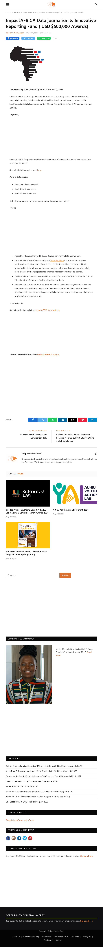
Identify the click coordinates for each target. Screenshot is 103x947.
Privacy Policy (87, 937)
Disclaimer (48, 940)
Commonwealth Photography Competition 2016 (33, 436)
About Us (16, 937)
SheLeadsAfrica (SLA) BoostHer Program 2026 (27, 802)
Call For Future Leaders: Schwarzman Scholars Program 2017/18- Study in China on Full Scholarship (75, 438)
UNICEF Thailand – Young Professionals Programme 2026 (32, 781)
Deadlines (46, 937)
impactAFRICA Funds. (48, 354)
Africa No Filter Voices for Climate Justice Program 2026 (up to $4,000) (26, 553)
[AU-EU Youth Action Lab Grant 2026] (75, 493)
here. (39, 170)
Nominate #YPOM (61, 937)
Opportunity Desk (15, 33)
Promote (75, 937)
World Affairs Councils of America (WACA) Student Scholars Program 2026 (39, 791)
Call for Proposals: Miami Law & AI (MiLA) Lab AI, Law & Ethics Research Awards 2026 (27, 512)
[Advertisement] (52, 138)
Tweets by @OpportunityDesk (20, 820)
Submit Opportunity (31, 937)
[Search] (95, 4)
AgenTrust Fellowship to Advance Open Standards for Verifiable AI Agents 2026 (41, 771)
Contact (59, 940)
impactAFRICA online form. (47, 310)
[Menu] (7, 4)
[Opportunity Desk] (51, 4)
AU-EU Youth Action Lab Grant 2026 (71, 510)
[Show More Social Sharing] (56, 38)
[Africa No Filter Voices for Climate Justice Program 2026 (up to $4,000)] (28, 535)
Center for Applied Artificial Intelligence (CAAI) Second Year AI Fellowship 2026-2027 (43, 776)
